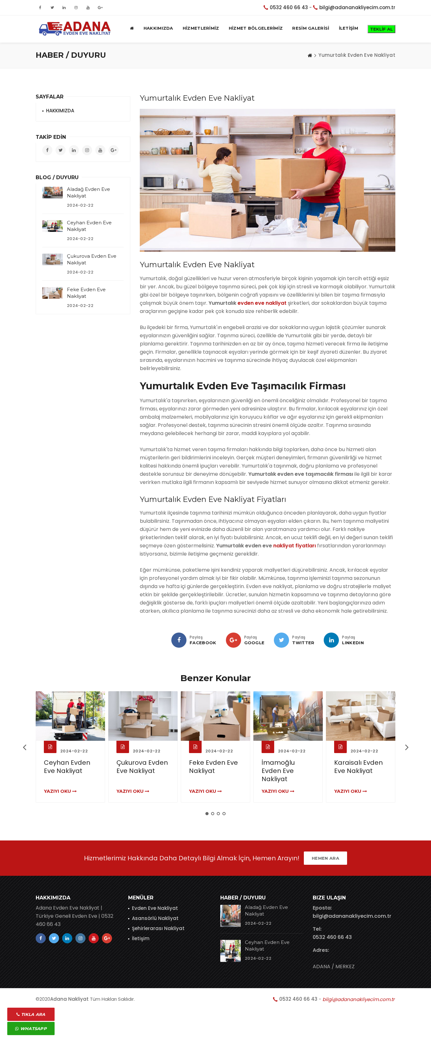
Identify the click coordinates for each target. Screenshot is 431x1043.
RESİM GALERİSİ (310, 28)
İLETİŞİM (348, 28)
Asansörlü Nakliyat (155, 918)
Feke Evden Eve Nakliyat (213, 766)
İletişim (141, 938)
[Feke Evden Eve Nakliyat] (52, 292)
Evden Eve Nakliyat (155, 908)
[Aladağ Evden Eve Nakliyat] (52, 192)
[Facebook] (178, 640)
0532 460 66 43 (289, 7)
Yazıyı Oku (58, 791)
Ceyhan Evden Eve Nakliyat (67, 766)
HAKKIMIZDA (158, 28)
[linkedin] (331, 640)
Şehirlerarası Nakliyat (158, 928)
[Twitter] (281, 640)
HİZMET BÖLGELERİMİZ (256, 28)
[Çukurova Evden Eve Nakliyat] (52, 259)
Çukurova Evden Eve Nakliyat (142, 766)
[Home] (310, 55)
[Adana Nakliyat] (74, 28)
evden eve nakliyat (262, 303)
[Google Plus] (233, 640)
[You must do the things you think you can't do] (230, 916)
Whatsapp (33, 1028)
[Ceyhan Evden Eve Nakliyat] (52, 226)
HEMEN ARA (325, 858)
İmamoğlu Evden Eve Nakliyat (278, 770)
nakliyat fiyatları (294, 545)
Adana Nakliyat (69, 999)
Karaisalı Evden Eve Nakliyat (358, 766)
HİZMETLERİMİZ (201, 28)
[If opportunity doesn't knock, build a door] (70, 716)
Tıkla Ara (32, 1014)
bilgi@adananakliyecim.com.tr (357, 7)
